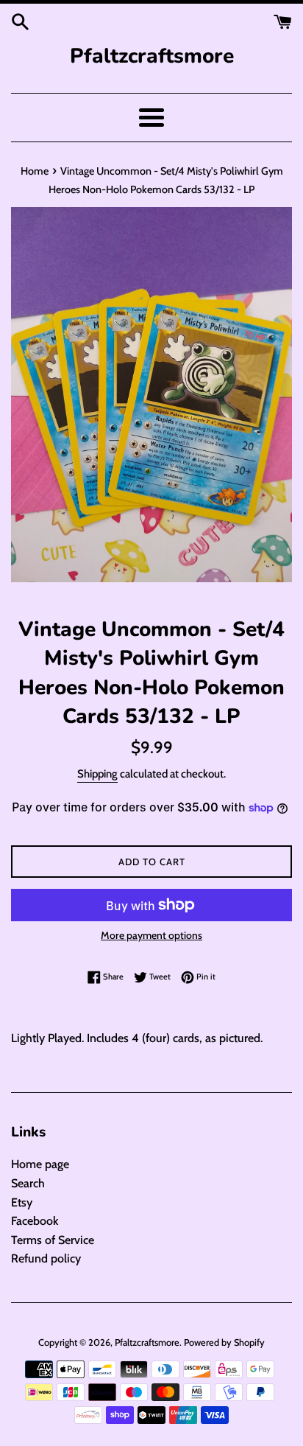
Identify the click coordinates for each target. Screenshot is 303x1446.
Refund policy (46, 1258)
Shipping (97, 773)
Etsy (21, 1202)
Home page (40, 1164)
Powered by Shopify (224, 1342)
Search (28, 1183)
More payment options (151, 935)
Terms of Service (52, 1240)
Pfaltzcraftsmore (152, 56)
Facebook (34, 1221)
